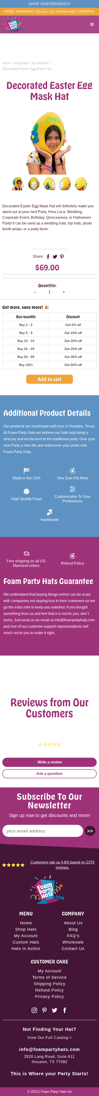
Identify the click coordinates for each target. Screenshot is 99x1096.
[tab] (18, 184)
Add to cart (49, 379)
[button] (92, 24)
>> (90, 831)
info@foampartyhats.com (49, 1049)
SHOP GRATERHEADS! (49, 4)
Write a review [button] (50, 762)
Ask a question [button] (49, 774)
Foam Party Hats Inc (56, 1091)
